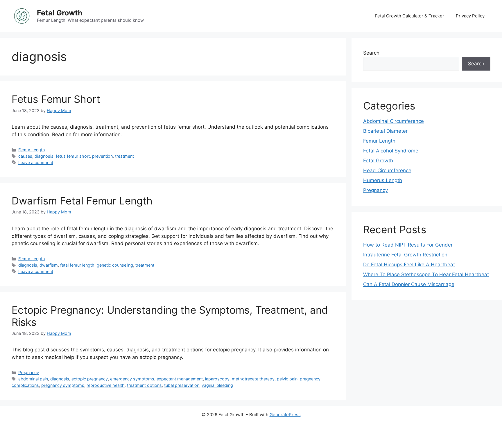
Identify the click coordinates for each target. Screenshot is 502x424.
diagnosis (44, 156)
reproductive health (106, 385)
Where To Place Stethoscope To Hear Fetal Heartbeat (426, 274)
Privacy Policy (470, 16)
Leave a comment (35, 162)
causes (25, 156)
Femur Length (31, 149)
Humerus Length (382, 180)
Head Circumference (387, 170)
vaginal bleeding (217, 385)
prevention (102, 156)
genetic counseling (115, 265)
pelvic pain (287, 378)
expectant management (180, 378)
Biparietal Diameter (385, 131)
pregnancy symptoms (62, 385)
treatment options (144, 385)
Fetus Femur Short (56, 99)
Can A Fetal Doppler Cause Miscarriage (408, 284)
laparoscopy (217, 378)
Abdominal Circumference (393, 121)
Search (371, 53)
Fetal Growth (60, 12)
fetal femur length (77, 265)
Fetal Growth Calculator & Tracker (409, 16)
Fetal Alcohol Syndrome (390, 151)
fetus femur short (73, 156)
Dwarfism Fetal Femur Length (82, 201)
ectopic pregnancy (89, 378)
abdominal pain (33, 378)
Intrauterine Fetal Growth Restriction (405, 255)
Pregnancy (28, 372)
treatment (124, 156)
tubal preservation (181, 385)
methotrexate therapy (253, 378)
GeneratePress (285, 414)
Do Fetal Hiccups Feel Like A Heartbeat (409, 264)
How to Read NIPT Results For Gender (408, 245)
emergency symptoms (132, 378)
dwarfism (49, 265)
